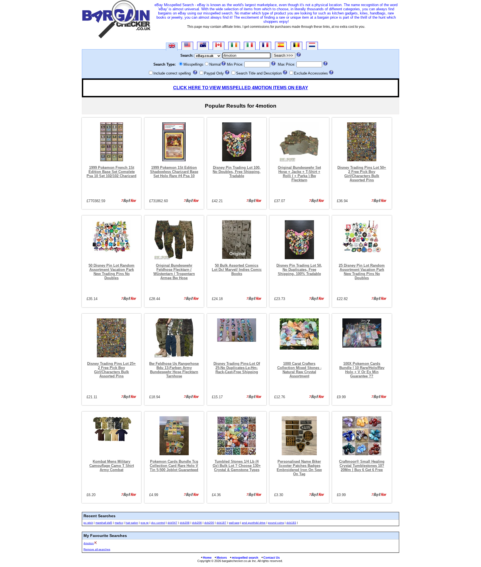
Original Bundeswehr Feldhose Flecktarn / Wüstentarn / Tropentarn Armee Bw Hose (174, 271)
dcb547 (172, 522)
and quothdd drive (254, 522)
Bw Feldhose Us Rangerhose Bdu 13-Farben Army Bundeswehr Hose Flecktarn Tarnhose (174, 370)
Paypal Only (214, 73)
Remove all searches (97, 549)
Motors (222, 557)
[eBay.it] (250, 46)
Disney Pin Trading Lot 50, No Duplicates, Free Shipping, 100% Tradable (299, 269)
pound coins (276, 522)
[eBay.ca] (218, 46)
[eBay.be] (296, 46)
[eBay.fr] (265, 46)
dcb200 (209, 522)
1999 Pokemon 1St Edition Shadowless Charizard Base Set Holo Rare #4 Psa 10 (174, 171)
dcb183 (291, 522)
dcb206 (197, 522)
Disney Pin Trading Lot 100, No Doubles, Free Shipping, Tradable (237, 171)
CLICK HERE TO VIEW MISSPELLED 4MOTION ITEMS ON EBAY (240, 87)
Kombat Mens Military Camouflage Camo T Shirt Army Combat (111, 465)
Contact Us (271, 557)
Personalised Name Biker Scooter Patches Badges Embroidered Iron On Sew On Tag (299, 467)
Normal (215, 64)
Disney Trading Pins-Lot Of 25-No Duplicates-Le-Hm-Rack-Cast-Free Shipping (236, 368)
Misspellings (193, 64)
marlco (119, 522)
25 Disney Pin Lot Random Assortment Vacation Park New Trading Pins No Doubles (362, 271)
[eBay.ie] (234, 46)
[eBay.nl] (312, 46)
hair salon (132, 522)
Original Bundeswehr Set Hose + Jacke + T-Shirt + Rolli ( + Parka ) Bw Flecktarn (299, 173)
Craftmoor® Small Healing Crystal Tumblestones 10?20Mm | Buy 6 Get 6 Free (361, 465)
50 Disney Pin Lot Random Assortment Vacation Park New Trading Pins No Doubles (111, 271)
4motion (89, 543)
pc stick (88, 522)
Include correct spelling (172, 73)
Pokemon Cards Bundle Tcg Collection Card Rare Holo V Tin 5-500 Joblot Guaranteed (174, 465)
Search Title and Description (259, 73)
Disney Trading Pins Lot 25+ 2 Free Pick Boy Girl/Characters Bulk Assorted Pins (111, 370)
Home (207, 557)
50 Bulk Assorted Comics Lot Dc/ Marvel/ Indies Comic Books (237, 269)
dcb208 (185, 522)
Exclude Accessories (311, 73)
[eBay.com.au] (203, 46)
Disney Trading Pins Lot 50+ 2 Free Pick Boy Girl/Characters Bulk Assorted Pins (361, 173)
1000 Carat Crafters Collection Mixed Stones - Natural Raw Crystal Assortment (299, 370)
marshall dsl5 (103, 522)
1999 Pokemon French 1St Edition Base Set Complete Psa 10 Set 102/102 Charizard (111, 171)
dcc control (158, 522)
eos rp (145, 522)
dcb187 (221, 522)
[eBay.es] (281, 46)
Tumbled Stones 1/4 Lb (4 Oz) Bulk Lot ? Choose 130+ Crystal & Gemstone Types (237, 465)
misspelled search (245, 557)
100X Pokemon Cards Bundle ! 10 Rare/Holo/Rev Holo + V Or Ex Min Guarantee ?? (361, 370)
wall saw (234, 522)
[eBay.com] (187, 46)
